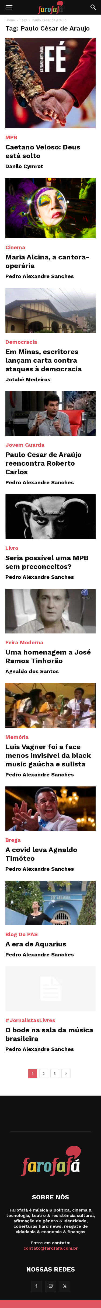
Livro (11, 548)
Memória (17, 737)
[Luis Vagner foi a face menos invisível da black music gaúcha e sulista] (50, 705)
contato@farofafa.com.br (50, 1248)
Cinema (15, 247)
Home (10, 20)
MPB (11, 137)
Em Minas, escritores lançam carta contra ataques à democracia (43, 360)
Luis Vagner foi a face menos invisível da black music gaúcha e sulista (48, 755)
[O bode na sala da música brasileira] (50, 988)
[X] (65, 1286)
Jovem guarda (24, 445)
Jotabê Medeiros (27, 379)
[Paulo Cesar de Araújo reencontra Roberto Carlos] (50, 413)
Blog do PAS (21, 934)
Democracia (21, 342)
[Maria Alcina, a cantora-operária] (50, 208)
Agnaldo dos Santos (32, 671)
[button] (9, 7)
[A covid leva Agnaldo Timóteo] (50, 808)
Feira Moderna (24, 642)
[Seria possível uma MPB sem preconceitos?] (50, 516)
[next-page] (66, 1073)
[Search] (93, 7)
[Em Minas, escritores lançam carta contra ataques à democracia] (50, 310)
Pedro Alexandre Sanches (39, 276)
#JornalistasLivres (30, 1020)
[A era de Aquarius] (50, 903)
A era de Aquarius (35, 944)
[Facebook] (36, 1286)
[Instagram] (50, 1286)
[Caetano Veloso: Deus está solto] (50, 83)
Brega (13, 840)
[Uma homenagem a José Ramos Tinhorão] (50, 611)
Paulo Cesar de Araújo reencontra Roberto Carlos (43, 463)
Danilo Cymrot (24, 166)
